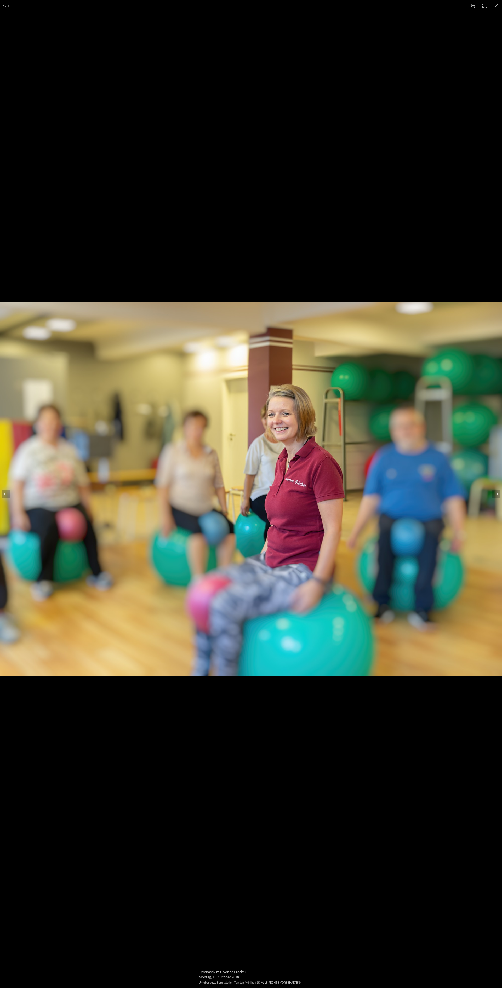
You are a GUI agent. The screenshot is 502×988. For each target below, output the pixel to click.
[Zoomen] (473, 6)
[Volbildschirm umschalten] (484, 6)
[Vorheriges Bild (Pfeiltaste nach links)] (9, 494)
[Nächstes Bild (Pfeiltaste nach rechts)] (493, 494)
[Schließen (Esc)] (496, 6)
